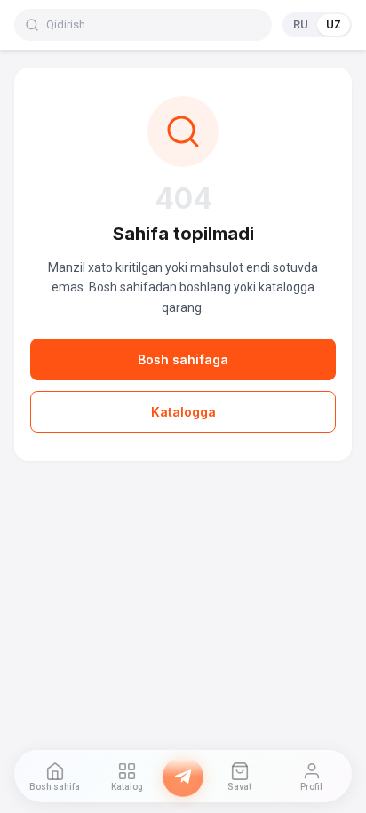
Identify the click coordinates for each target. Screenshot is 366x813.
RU (300, 24)
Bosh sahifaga (183, 359)
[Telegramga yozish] (183, 776)
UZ (333, 24)
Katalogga (183, 411)
